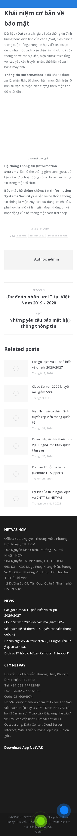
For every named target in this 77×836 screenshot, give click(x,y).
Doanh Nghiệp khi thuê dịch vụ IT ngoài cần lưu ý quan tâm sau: (52, 444)
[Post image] (16, 368)
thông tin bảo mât (57, 235)
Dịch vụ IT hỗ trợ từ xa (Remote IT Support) (48, 470)
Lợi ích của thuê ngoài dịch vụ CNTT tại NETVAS (51, 495)
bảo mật (21, 235)
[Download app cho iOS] (38, 791)
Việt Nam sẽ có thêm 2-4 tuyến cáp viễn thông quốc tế (51, 416)
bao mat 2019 (37, 235)
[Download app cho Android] (38, 766)
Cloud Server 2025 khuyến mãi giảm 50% (51, 389)
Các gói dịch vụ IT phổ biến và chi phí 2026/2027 (51, 364)
